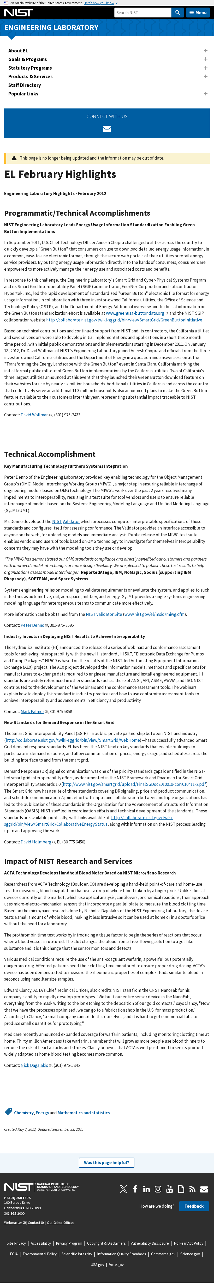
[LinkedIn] (146, 1189)
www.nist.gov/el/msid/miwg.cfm (154, 614)
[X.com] (123, 1189)
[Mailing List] (204, 1189)
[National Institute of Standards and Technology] (41, 1186)
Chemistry (24, 1113)
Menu (201, 12)
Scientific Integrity (77, 1253)
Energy (42, 1113)
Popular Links (23, 93)
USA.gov (97, 1264)
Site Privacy (16, 1243)
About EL (18, 50)
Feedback (194, 1206)
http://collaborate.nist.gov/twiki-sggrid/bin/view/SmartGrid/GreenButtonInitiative (124, 320)
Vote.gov (116, 1264)
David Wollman (35, 415)
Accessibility (41, 1243)
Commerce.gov (163, 1253)
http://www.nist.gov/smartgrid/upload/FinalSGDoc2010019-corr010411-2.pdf (134, 784)
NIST (57, 521)
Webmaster (13, 1222)
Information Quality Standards (121, 1253)
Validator (71, 521)
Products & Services (30, 76)
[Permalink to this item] (154, 213)
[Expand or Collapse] (205, 50)
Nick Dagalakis (34, 1065)
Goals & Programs (27, 59)
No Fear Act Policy (188, 1243)
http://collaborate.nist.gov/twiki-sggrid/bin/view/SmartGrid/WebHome (73, 740)
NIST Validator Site (104, 614)
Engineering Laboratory (51, 27)
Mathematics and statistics (84, 1113)
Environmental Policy (40, 1253)
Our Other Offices (60, 1222)
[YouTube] (169, 1189)
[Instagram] (158, 1189)
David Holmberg (36, 842)
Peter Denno (32, 625)
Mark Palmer (32, 711)
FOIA (14, 1253)
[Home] (18, 12)
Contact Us (36, 1222)
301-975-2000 (14, 1213)
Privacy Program (69, 1243)
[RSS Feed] (192, 1189)
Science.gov (190, 1253)
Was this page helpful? (106, 1162)
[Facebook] (135, 1189)
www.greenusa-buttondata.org (135, 313)
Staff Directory (24, 85)
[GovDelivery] (107, 128)
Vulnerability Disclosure (150, 1243)
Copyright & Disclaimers (106, 1243)
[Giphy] (181, 1189)
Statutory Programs (30, 68)
